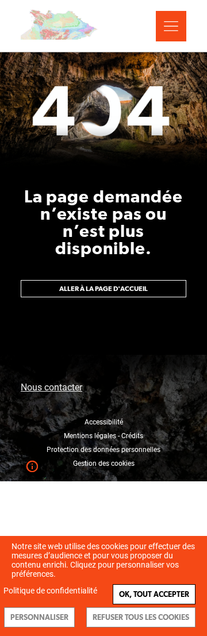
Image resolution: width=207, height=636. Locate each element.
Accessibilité (104, 422)
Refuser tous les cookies (141, 617)
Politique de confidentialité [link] (50, 590)
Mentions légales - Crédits (103, 435)
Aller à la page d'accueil (103, 289)
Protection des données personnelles (103, 449)
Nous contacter (51, 387)
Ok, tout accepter (154, 594)
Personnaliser (39, 617)
